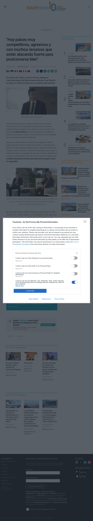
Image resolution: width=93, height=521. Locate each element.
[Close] (86, 222)
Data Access (46, 299)
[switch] (75, 258)
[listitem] (46, 253)
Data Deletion (34, 299)
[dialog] (46, 260)
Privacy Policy (59, 299)
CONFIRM (30, 291)
